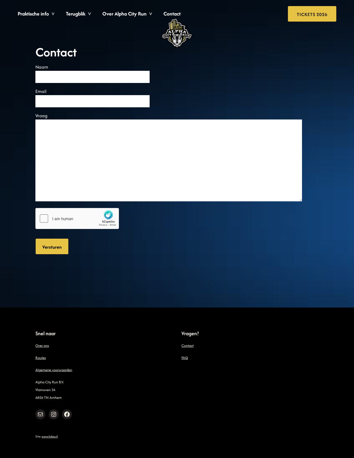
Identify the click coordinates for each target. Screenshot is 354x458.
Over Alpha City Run (124, 13)
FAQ (184, 357)
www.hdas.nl (49, 436)
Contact (172, 13)
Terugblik (75, 13)
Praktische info (33, 13)
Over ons (42, 345)
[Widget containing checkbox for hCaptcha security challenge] (77, 218)
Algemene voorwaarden (53, 370)
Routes (40, 357)
